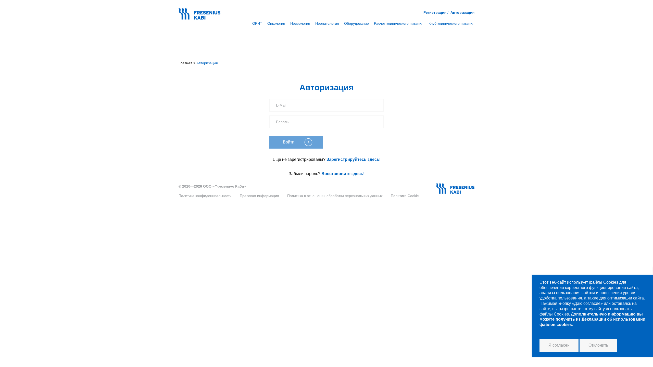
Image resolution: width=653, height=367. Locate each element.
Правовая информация (259, 196)
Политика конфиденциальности (205, 196)
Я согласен (559, 345)
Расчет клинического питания (398, 23)
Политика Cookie (405, 196)
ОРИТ (257, 23)
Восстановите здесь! (343, 174)
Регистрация (434, 12)
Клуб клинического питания (451, 23)
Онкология (276, 23)
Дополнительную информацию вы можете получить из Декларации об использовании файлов (592, 319)
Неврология (300, 23)
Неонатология (327, 23)
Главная (185, 63)
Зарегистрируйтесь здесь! (353, 159)
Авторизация (462, 12)
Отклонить (598, 345)
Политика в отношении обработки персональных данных (335, 196)
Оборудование (356, 23)
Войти (288, 142)
